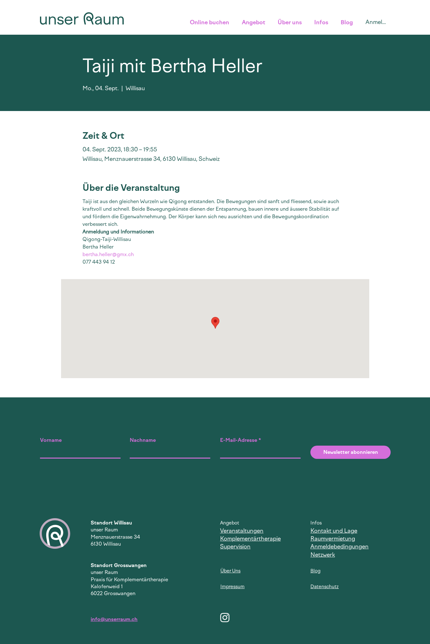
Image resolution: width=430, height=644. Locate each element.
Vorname (51, 440)
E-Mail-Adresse (238, 440)
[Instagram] (225, 617)
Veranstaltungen (241, 530)
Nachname (143, 440)
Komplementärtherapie (250, 538)
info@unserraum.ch (114, 619)
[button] (211, 22)
